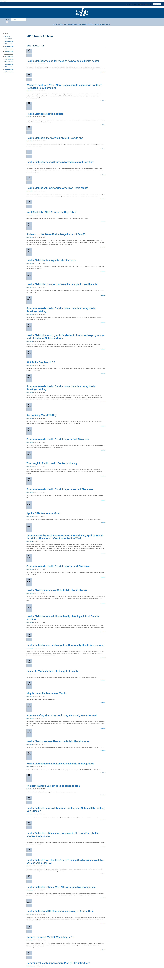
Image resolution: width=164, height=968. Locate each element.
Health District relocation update (44, 113)
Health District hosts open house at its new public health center (62, 284)
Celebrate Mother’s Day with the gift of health (52, 671)
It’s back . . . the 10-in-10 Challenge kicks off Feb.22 (56, 234)
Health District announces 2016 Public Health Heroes (56, 590)
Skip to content (3, 1)
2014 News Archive (8, 69)
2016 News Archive (8, 64)
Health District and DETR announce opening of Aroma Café (60, 911)
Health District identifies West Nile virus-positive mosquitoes (61, 887)
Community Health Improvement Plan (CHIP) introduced (58, 962)
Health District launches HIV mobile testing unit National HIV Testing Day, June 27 (65, 809)
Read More (103, 71)
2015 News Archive (8, 66)
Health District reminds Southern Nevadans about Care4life (60, 162)
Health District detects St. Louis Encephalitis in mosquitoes (60, 763)
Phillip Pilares (29, 64)
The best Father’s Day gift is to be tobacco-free (53, 785)
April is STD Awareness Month (43, 513)
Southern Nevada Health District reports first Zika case (57, 439)
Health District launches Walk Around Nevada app (54, 137)
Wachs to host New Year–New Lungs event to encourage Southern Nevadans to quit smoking (64, 86)
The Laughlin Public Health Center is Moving (51, 463)
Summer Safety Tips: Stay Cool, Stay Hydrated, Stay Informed (61, 715)
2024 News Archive (8, 43)
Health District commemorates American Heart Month (57, 187)
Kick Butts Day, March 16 (40, 362)
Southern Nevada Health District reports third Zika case (57, 566)
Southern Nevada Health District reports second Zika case (59, 489)
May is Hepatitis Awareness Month (46, 693)
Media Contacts (8, 38)
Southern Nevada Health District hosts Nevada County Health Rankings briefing (61, 310)
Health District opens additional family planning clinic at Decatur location (63, 618)
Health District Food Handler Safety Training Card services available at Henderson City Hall (65, 861)
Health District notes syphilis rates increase (51, 260)
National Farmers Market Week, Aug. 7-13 (50, 937)
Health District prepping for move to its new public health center (62, 60)
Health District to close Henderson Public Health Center (58, 741)
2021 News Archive (8, 51)
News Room (7, 36)
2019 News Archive (8, 56)
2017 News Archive (8, 61)
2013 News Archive (8, 72)
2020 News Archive (8, 54)
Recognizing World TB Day (41, 415)
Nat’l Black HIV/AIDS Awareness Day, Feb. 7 (51, 212)
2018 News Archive (8, 59)
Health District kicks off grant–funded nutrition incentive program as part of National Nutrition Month (65, 337)
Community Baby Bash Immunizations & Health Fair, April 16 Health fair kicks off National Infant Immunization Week (64, 537)
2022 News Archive (8, 49)
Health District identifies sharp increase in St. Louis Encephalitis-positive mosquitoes (63, 835)
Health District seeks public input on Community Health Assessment (65, 645)
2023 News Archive (8, 46)
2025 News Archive (8, 41)
